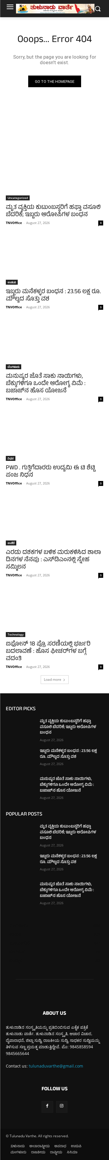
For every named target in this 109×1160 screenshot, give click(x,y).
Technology (16, 634)
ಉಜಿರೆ (11, 543)
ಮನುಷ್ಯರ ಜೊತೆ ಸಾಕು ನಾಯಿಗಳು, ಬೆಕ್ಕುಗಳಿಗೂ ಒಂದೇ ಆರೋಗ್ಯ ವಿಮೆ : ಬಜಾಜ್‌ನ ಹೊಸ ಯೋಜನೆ (45, 384)
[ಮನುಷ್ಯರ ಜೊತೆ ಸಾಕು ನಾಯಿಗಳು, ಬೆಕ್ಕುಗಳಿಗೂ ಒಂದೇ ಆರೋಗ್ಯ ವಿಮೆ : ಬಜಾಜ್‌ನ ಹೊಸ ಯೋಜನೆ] (54, 344)
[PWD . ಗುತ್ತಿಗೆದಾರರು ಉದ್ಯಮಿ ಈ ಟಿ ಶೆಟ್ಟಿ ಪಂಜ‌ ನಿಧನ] (54, 436)
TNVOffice (14, 223)
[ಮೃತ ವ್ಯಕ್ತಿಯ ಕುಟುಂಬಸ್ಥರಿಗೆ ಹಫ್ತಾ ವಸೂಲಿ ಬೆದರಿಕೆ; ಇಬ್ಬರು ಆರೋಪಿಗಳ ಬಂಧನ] (54, 175)
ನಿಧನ (11, 458)
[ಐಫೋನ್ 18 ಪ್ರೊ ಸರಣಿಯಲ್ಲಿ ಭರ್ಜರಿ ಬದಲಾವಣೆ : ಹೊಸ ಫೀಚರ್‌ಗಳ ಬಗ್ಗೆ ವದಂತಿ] (54, 612)
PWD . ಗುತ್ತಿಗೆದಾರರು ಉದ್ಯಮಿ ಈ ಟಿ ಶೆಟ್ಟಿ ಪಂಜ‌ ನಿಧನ (50, 472)
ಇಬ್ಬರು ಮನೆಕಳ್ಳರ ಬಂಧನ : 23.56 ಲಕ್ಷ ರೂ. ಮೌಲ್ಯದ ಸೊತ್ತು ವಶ (53, 296)
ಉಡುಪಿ (12, 282)
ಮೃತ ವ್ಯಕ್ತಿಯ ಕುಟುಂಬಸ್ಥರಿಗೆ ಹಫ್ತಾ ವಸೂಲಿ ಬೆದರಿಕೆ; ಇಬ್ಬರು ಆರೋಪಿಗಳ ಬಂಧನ (53, 211)
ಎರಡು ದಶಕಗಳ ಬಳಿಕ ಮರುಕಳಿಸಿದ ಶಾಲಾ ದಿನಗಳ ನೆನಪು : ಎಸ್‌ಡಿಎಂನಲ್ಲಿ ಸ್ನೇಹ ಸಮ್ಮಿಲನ (53, 560)
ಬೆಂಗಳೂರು (13, 367)
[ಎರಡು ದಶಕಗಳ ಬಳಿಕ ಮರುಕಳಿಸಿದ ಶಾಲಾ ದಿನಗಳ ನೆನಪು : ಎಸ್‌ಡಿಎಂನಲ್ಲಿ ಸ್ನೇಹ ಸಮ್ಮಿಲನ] (54, 520)
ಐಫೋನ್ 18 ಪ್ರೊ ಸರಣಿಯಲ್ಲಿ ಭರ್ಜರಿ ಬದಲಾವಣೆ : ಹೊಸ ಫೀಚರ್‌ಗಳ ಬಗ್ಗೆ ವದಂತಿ (48, 651)
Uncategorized (18, 198)
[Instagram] (61, 1106)
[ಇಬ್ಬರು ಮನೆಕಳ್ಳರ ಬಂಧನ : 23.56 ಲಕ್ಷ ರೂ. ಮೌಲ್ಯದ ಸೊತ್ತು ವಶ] (54, 260)
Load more (52, 679)
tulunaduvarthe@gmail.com (56, 1066)
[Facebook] (47, 1106)
